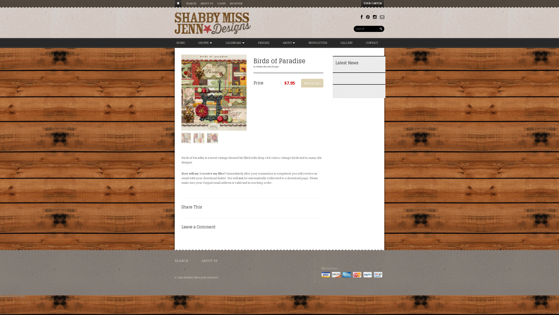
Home (178, 4)
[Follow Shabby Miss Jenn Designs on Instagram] (375, 17)
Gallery (346, 42)
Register (236, 3)
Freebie (263, 42)
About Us (206, 3)
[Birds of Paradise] (214, 93)
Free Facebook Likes (12, 296)
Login (221, 3)
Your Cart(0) (373, 3)
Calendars (234, 42)
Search (191, 3)
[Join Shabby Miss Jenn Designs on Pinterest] (368, 17)
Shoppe (203, 42)
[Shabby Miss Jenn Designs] (213, 23)
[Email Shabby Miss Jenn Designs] (382, 17)
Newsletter (318, 42)
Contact (372, 42)
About (287, 42)
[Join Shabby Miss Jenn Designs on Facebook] (362, 17)
